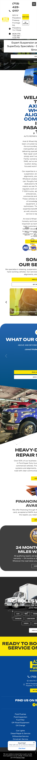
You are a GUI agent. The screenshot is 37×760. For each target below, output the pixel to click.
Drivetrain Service (20, 739)
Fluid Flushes (20, 714)
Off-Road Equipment (20, 723)
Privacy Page (20, 757)
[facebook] (34, 705)
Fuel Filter (20, 720)
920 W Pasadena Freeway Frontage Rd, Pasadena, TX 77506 (16, 22)
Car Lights (20, 731)
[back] (6, 302)
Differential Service (20, 736)
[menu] (34, 4)
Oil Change (20, 725)
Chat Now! (22, 748)
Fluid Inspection (20, 717)
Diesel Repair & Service (20, 733)
